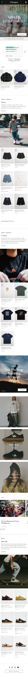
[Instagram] (15, 667)
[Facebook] (9, 667)
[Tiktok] (12, 667)
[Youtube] (18, 667)
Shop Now (3, 110)
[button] (1, 35)
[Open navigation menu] (2, 2)
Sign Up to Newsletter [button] (14, 671)
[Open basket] (25, 2)
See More (2, 529)
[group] (14, 18)
